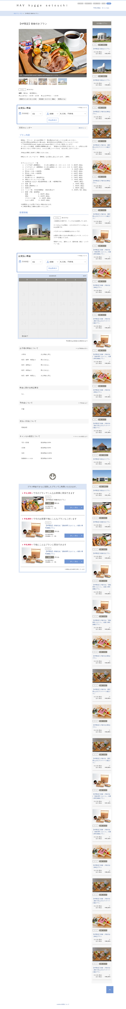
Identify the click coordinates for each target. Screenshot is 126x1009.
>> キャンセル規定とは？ (80, 436)
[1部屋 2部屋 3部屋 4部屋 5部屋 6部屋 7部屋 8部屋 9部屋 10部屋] (52, 114)
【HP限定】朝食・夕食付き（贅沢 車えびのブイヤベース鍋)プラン (101, 321)
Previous (21, 51)
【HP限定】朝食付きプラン (101, 522)
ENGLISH (80, 3)
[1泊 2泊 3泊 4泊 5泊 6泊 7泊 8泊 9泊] (36, 113)
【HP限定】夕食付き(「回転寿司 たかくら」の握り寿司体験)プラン (102, 587)
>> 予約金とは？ (83, 403)
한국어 (103, 3)
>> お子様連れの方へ (82, 348)
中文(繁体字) (96, 3)
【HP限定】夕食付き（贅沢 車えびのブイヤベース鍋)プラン (101, 147)
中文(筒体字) (88, 3)
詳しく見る (74, 507)
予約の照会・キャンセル (101, 8)
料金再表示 (53, 120)
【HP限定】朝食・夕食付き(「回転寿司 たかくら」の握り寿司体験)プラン (102, 252)
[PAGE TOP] (109, 989)
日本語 (109, 3)
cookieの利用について (63, 1004)
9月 (84, 276)
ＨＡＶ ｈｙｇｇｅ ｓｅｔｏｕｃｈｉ (42, 5)
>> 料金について (82, 107)
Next (84, 51)
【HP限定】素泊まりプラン (101, 49)
